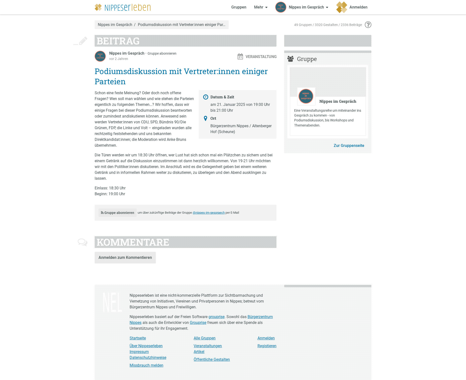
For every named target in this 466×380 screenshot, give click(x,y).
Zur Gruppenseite (349, 145)
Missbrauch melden (146, 365)
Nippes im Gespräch (115, 25)
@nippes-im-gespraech (209, 212)
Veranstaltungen (208, 346)
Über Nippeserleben (146, 346)
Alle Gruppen (205, 338)
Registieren (267, 346)
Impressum (139, 351)
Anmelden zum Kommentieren (125, 257)
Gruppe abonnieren (162, 53)
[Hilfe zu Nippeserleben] (368, 24)
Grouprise (198, 322)
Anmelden (266, 338)
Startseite (138, 338)
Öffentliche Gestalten (212, 359)
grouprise (216, 316)
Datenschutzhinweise (148, 357)
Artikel (199, 351)
